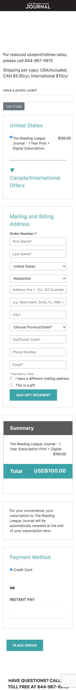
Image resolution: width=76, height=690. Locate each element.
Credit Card (23, 570)
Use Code (14, 106)
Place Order (25, 645)
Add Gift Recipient (33, 395)
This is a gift (25, 385)
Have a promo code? (20, 90)
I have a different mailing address (42, 378)
